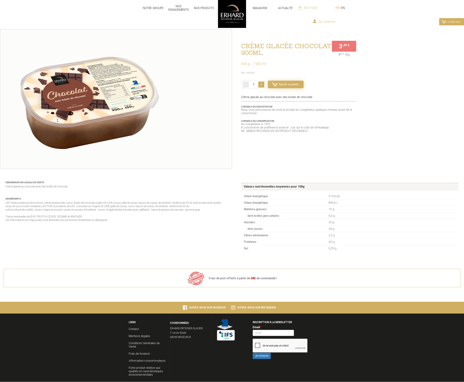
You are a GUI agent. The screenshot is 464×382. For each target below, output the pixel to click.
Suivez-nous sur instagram (256, 307)
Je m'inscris (261, 355)
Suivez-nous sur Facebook (207, 307)
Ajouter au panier (289, 84)
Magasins (260, 8)
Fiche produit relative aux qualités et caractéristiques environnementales (146, 371)
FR (337, 8)
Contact (134, 329)
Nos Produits (204, 8)
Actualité (285, 8)
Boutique (311, 8)
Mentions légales (139, 336)
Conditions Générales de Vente (144, 344)
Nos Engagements (178, 8)
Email (256, 327)
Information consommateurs (147, 360)
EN (343, 8)
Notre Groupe (153, 8)
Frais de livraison (139, 353)
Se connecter (326, 21)
